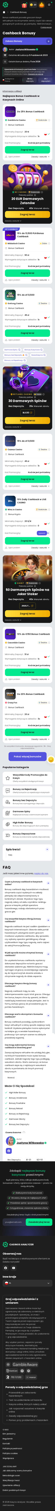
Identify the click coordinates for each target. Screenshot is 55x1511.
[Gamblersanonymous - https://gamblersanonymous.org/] (22, 1371)
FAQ (10, 855)
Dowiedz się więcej (35, 74)
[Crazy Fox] (27, 715)
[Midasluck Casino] (27, 256)
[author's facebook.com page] (9, 1151)
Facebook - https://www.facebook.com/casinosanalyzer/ (6, 1268)
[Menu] (49, 5)
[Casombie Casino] (27, 655)
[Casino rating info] (49, 120)
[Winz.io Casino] (27, 522)
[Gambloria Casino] (27, 132)
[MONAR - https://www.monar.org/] (31, 1377)
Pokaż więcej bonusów (27, 756)
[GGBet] (27, 589)
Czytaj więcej (46, 27)
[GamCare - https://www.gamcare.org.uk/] (11, 1371)
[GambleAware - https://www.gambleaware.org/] (25, 1364)
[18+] (8, 1364)
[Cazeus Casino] (27, 462)
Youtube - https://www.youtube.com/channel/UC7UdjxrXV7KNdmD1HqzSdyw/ (14, 1268)
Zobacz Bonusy (13, 41)
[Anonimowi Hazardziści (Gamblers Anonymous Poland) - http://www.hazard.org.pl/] (28, 1371)
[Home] (4, 12)
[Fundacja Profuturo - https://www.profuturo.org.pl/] (14, 1377)
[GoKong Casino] (27, 316)
